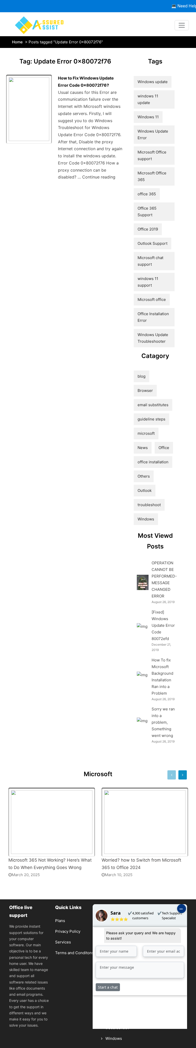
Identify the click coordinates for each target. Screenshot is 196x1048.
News (143, 447)
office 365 (147, 193)
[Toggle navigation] (182, 25)
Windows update (153, 81)
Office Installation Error (153, 317)
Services (63, 942)
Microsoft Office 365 (152, 176)
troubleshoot (149, 504)
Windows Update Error (153, 134)
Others (144, 476)
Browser (145, 390)
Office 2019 (148, 229)
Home (17, 42)
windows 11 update (148, 99)
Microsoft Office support (152, 155)
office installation (153, 461)
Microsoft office (152, 299)
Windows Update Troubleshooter (153, 338)
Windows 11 (148, 116)
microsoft (146, 433)
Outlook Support (152, 243)
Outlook (145, 490)
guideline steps (151, 419)
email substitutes (153, 404)
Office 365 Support (147, 211)
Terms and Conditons (74, 952)
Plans (60, 920)
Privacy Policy (67, 931)
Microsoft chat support (150, 261)
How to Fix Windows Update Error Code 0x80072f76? (86, 81)
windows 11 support (148, 282)
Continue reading (98, 177)
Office (163, 447)
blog (141, 376)
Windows (146, 519)
